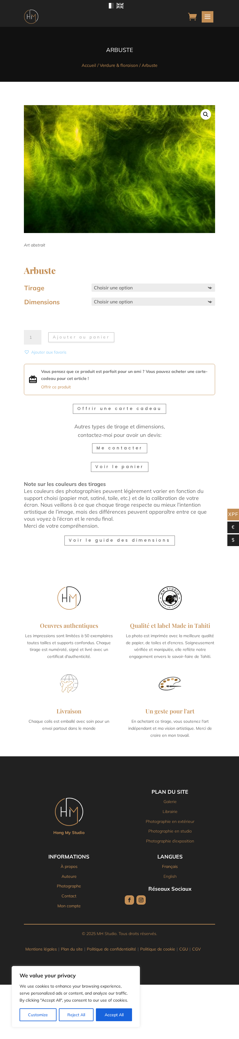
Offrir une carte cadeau (119, 408)
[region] (76, 996)
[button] (206, 114)
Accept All (114, 1014)
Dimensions (42, 302)
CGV (196, 949)
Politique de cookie (157, 949)
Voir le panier (119, 467)
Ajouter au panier (81, 337)
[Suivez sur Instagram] (141, 900)
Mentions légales (41, 949)
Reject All (76, 1014)
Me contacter (119, 448)
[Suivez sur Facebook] (129, 900)
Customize (38, 1014)
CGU (183, 949)
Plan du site (72, 949)
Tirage (34, 288)
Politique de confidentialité (111, 949)
